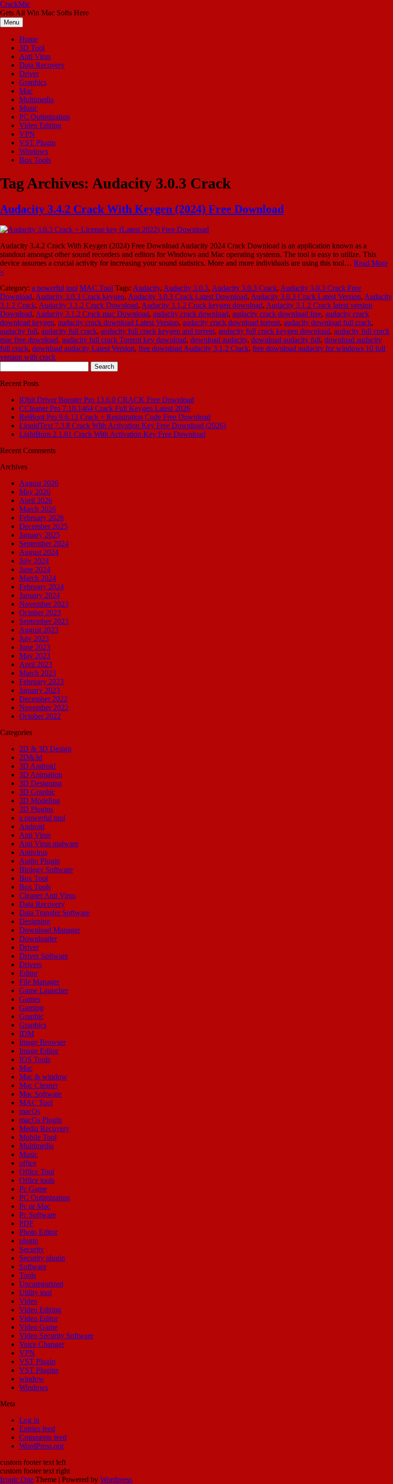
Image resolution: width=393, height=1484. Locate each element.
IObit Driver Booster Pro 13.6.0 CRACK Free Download (106, 400)
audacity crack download (191, 314)
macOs (29, 1111)
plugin (28, 1241)
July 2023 (34, 638)
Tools (27, 1275)
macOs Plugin (40, 1120)
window (31, 1379)
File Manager (39, 982)
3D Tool (32, 48)
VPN (27, 134)
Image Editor (38, 1051)
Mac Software (40, 1094)
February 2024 (41, 587)
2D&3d (30, 757)
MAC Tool (96, 288)
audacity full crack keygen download (274, 331)
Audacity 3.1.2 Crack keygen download (202, 305)
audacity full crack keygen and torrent (158, 331)
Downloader (38, 939)
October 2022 (40, 716)
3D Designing (40, 783)
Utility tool (35, 1292)
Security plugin (42, 1258)
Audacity (146, 288)
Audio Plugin (39, 861)
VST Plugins (38, 1370)
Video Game (38, 1327)
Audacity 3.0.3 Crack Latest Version (306, 296)
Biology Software (46, 869)
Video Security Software (56, 1336)
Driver (29, 74)
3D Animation (40, 775)
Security (31, 1249)
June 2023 (34, 647)
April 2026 (35, 500)
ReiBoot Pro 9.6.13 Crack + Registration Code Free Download (114, 417)
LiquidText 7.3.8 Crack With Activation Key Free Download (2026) (122, 425)
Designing (34, 921)
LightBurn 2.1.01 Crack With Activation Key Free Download (112, 434)
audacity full (18, 331)
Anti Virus (35, 56)
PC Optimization (44, 117)
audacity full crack (69, 331)
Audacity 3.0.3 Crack (244, 288)
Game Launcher (43, 990)
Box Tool (33, 878)
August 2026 (38, 483)
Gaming (31, 1008)
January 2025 (39, 535)
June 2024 (34, 569)
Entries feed (37, 1429)
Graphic (31, 1016)
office (27, 1163)
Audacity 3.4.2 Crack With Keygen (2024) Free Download (142, 209)
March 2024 (37, 578)
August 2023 (38, 630)
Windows (33, 151)
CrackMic (15, 4)
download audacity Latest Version (83, 348)
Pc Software (37, 1215)
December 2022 (43, 699)
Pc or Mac (34, 1206)
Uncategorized (41, 1284)
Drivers (30, 964)
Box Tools (35, 160)
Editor (28, 973)
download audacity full (286, 340)
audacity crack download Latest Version (118, 322)
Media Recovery (44, 1128)
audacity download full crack (327, 322)
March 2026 (37, 509)
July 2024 (34, 561)
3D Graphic (37, 792)
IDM (26, 1033)
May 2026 (34, 492)
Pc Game (33, 1189)
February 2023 (41, 682)
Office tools (37, 1180)
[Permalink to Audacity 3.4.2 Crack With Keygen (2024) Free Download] (104, 229)
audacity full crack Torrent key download (124, 340)
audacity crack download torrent (231, 322)
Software (32, 1266)
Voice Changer (41, 1344)
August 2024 (38, 552)
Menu (11, 22)
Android (32, 826)
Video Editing (40, 125)
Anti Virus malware (49, 844)
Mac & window (43, 1077)
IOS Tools (34, 1059)
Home (28, 39)
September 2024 (44, 543)
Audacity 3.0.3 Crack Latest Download (187, 296)
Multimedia (36, 99)
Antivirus (33, 852)
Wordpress (116, 1479)
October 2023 (40, 612)
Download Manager (49, 930)
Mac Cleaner (38, 1085)
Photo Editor (38, 1232)
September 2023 (44, 621)
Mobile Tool (38, 1137)
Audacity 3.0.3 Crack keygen (80, 296)
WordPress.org (41, 1446)
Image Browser (42, 1042)
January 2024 (39, 595)
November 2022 (44, 707)
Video (28, 1301)
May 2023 (34, 656)
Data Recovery (42, 65)
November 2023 (44, 604)
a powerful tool (55, 288)
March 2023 (37, 673)
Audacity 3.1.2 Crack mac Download (92, 314)
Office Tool (36, 1172)
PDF (26, 1223)
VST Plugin (37, 143)
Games (29, 999)
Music (28, 108)
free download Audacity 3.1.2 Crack (194, 348)
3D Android (37, 766)
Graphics (32, 82)
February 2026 (41, 518)
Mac (26, 91)
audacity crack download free (277, 314)
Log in (29, 1420)
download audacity (218, 340)
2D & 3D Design (45, 749)
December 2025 (43, 526)
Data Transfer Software (54, 913)
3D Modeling (39, 800)
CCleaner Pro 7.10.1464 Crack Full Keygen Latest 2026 (104, 408)
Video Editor (38, 1318)
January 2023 (39, 690)
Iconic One (17, 1479)
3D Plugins (36, 809)
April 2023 (35, 664)
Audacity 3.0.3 (185, 288)
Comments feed (43, 1437)
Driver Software (43, 956)
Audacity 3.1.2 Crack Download (88, 305)
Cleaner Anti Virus (47, 895)
